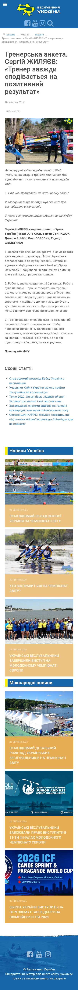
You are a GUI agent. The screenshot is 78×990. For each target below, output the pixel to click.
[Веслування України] (39, 10)
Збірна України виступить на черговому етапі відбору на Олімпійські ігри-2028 (36, 912)
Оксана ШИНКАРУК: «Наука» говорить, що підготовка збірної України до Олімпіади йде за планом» (41, 419)
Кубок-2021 (14, 111)
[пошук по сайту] (50, 23)
